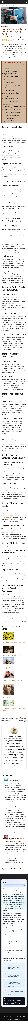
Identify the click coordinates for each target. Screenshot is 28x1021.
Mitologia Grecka (12, 5)
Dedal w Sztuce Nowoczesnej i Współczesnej (15, 106)
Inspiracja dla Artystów (10, 88)
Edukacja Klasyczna (9, 95)
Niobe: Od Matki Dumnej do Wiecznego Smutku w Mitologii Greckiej (7, 718)
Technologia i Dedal (9, 107)
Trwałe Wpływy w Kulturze (11, 99)
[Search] (26, 2)
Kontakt (21, 1003)
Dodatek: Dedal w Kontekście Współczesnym (10, 103)
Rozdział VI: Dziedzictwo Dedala (11, 98)
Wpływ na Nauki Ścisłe (10, 118)
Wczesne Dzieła (8, 70)
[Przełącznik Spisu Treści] (23, 65)
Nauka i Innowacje (9, 96)
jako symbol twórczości (11, 468)
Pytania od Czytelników (9, 1015)
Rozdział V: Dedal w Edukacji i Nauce (12, 93)
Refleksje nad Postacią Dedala (12, 101)
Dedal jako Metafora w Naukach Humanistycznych (12, 116)
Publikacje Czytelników (8, 36)
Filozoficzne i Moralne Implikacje (13, 92)
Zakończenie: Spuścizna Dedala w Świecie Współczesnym (14, 121)
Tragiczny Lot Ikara (10, 82)
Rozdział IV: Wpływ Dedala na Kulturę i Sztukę (13, 86)
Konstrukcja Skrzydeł (10, 81)
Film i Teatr (7, 110)
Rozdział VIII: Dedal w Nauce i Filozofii (13, 114)
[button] (2, 2)
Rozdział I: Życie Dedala (9, 67)
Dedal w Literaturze (10, 90)
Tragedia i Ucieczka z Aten (11, 71)
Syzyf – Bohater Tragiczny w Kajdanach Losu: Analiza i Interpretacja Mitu (21, 719)
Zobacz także (22, 1016)
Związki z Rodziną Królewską (12, 76)
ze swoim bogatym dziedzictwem (14, 437)
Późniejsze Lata (9, 84)
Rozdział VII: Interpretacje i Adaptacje (13, 109)
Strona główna (4, 5)
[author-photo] (14, 734)
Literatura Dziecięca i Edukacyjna (13, 112)
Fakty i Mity (5, 1016)
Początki (7, 68)
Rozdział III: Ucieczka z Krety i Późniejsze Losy (13, 78)
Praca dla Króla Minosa (10, 74)
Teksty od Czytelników (13, 1016)
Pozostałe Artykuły (19, 1015)
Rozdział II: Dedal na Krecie (10, 73)
